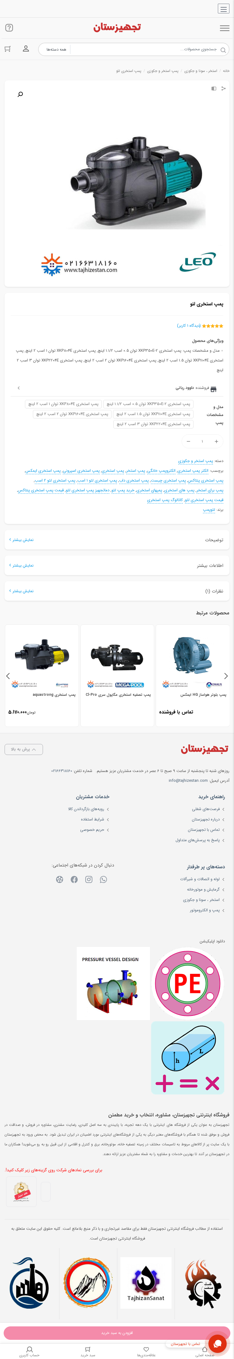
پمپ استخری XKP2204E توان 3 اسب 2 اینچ (153, 424)
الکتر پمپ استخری (193, 471)
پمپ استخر (135, 471)
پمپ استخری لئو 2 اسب (55, 481)
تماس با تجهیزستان (204, 830)
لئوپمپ (209, 510)
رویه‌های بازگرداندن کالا (86, 809)
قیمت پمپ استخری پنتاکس (41, 490)
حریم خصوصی (92, 830)
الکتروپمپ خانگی (161, 471)
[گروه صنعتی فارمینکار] (30, 1283)
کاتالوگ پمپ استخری (165, 500)
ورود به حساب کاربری (26, 48)
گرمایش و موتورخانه (203, 889)
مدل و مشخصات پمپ (215, 415)
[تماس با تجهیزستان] (217, 1344)
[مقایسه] (214, 89)
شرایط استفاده (92, 819)
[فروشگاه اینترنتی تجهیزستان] (117, 28)
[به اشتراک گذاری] (223, 89)
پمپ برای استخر (210, 490)
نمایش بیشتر (23, 540)
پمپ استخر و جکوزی (163, 71)
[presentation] (8, 675)
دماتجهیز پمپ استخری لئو (87, 490)
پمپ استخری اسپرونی (81, 471)
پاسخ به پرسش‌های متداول (198, 840)
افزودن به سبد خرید (117, 1333)
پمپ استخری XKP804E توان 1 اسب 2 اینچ (63, 404)
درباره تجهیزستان (206, 819)
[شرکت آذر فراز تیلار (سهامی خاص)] (88, 1283)
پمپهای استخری (149, 490)
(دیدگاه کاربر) (189, 325)
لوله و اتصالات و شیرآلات (200, 879)
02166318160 (61, 771)
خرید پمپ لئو (123, 490)
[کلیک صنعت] (203, 1283)
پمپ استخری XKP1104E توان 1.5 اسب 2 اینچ (153, 414)
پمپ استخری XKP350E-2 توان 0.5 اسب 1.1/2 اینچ (148, 404)
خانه (226, 71)
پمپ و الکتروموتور (205, 910)
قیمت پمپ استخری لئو (204, 500)
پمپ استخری (113, 471)
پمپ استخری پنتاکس (205, 481)
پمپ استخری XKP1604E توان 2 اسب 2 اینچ (72, 414)
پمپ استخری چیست (168, 481)
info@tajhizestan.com (188, 780)
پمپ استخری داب (134, 481)
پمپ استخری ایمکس (43, 471)
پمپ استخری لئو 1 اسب (97, 481)
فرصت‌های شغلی (206, 809)
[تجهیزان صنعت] (146, 1283)
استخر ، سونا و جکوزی (200, 71)
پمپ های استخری (179, 490)
